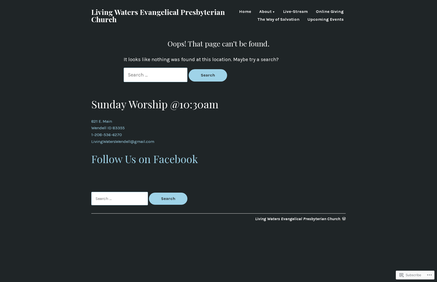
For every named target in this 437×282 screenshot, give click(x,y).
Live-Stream (295, 12)
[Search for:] (156, 75)
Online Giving (330, 12)
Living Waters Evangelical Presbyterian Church (158, 15)
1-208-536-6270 (106, 134)
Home (245, 12)
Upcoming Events (326, 19)
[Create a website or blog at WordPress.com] (344, 218)
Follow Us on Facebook (144, 159)
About (265, 12)
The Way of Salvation (278, 19)
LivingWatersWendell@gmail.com (122, 141)
